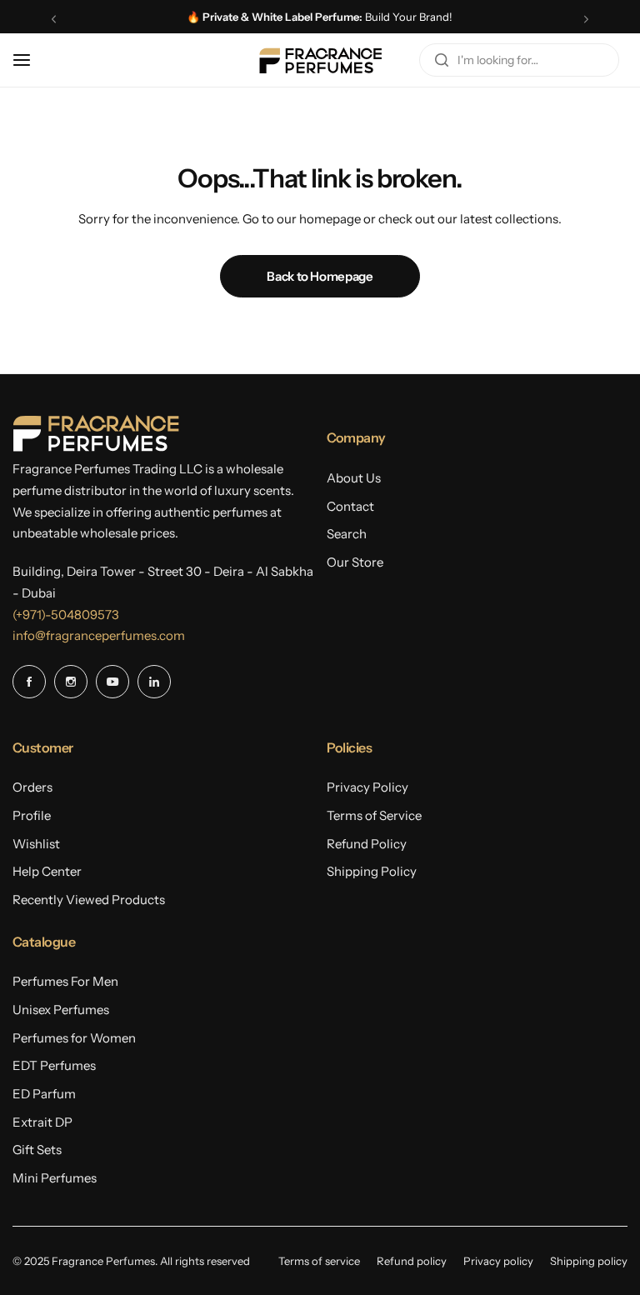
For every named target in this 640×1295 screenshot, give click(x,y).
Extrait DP (42, 1122)
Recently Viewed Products (88, 900)
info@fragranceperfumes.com (98, 635)
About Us (354, 478)
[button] (54, 19)
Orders (32, 787)
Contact (350, 506)
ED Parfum (44, 1094)
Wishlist (36, 844)
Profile (31, 815)
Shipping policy (589, 1261)
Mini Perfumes (54, 1178)
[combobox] (519, 60)
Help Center (47, 871)
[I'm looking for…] (441, 60)
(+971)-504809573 (65, 614)
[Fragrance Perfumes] (320, 60)
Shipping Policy (372, 871)
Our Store (355, 562)
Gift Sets (37, 1150)
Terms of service (319, 1261)
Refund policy (412, 1261)
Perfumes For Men (65, 981)
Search (347, 534)
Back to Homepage (319, 276)
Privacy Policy (367, 787)
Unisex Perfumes (60, 1010)
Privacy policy (498, 1261)
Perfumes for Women (74, 1038)
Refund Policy (367, 844)
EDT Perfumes (54, 1065)
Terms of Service (374, 815)
